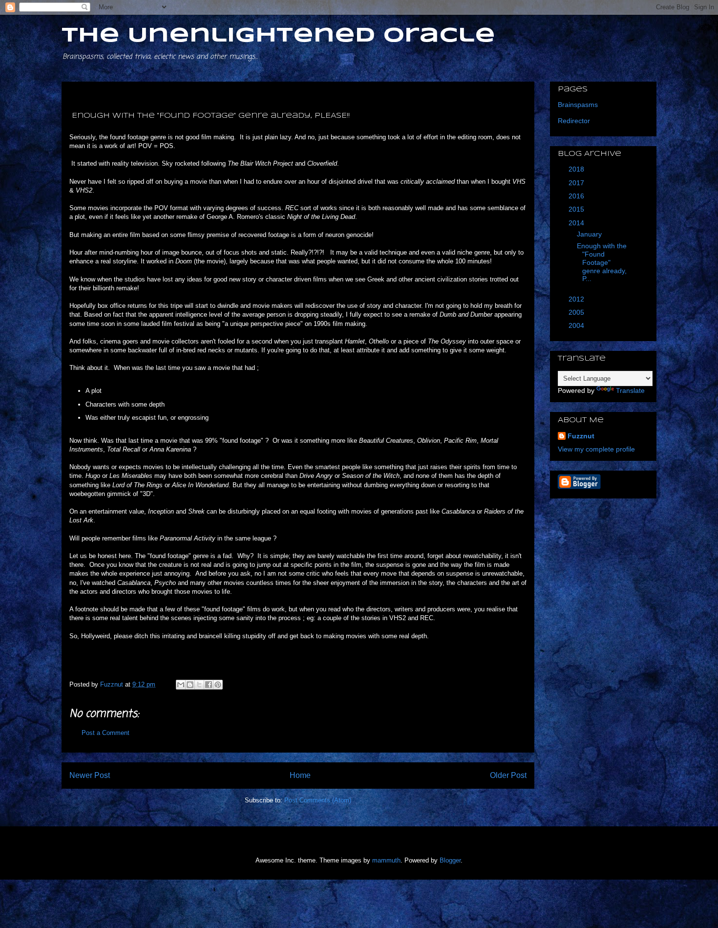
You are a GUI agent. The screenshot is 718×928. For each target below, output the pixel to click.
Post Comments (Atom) (317, 800)
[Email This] (181, 685)
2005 (577, 312)
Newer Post (89, 775)
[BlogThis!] (190, 685)
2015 (577, 209)
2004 (577, 325)
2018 (577, 169)
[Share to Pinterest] (218, 685)
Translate (630, 390)
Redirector (574, 121)
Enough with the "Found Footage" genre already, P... (601, 262)
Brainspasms (578, 104)
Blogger (450, 860)
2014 (577, 223)
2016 (577, 196)
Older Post (508, 775)
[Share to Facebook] (208, 685)
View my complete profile (596, 449)
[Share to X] (199, 685)
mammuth (386, 860)
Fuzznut (581, 436)
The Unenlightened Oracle (278, 36)
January (590, 234)
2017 (577, 183)
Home (300, 775)
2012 (577, 299)
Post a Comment (105, 732)
